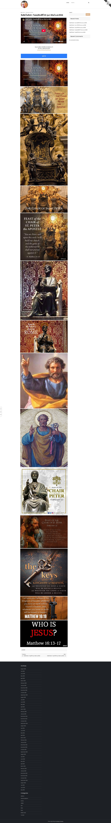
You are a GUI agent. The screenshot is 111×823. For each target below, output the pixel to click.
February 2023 (23, 768)
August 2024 (23, 725)
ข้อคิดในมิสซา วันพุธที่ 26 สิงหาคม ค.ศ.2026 (77, 32)
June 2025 (23, 702)
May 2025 (23, 704)
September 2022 (24, 780)
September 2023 (24, 752)
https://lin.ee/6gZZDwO (44, 50)
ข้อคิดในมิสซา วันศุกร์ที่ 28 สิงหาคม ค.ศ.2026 (77, 27)
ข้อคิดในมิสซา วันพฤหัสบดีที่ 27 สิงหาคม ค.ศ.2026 (78, 30)
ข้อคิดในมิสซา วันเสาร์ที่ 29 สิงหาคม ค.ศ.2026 (77, 25)
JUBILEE (22, 803)
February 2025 (23, 711)
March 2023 (23, 766)
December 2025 (24, 687)
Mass (22, 808)
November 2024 (24, 718)
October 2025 (23, 692)
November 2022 (24, 775)
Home (67, 2)
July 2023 (23, 756)
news (22, 810)
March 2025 (23, 709)
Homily (22, 800)
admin (23, 12)
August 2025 (23, 697)
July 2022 (23, 785)
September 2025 (24, 695)
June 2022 (23, 787)
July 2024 (23, 728)
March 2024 (23, 737)
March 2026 (23, 680)
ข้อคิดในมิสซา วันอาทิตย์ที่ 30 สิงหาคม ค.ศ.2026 (78, 22)
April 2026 (23, 678)
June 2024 (23, 730)
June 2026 (23, 673)
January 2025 (23, 714)
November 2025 (24, 690)
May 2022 (23, 789)
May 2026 (23, 676)
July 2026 (23, 671)
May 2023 (23, 761)
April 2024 (23, 735)
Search (70, 12)
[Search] (88, 2)
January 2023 (23, 770)
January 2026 (23, 685)
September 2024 (24, 723)
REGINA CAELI (23, 812)
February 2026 (24, 683)
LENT (22, 805)
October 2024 (23, 721)
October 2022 (23, 778)
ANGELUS (22, 796)
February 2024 (24, 740)
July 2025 (23, 699)
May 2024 (23, 733)
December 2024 (24, 716)
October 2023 (23, 749)
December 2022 (24, 773)
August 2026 (23, 668)
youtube (23, 649)
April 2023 (23, 763)
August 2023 (23, 754)
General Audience (24, 798)
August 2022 (23, 782)
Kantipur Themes (59, 821)
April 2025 (23, 706)
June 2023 (23, 759)
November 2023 (24, 747)
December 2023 (24, 744)
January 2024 (23, 742)
